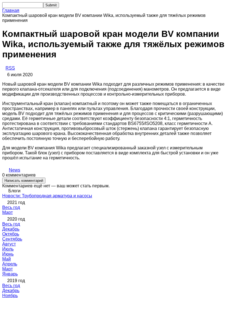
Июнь (8, 254)
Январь (10, 274)
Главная (10, 10)
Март (7, 212)
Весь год (11, 207)
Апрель (9, 264)
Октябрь (10, 234)
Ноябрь (10, 295)
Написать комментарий (23, 180)
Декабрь (10, 229)
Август (9, 244)
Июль (8, 249)
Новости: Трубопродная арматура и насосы (47, 195)
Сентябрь (12, 239)
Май (6, 259)
